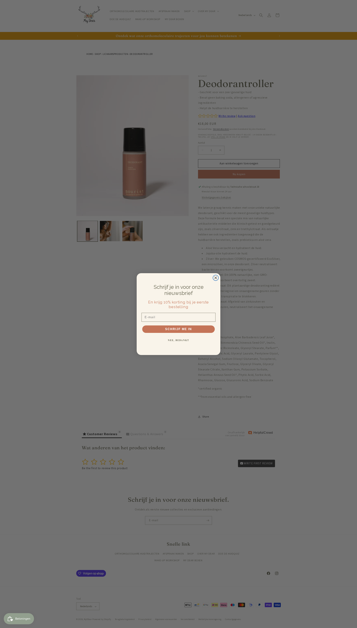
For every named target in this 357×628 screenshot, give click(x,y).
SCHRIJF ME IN (178, 329)
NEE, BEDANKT (178, 340)
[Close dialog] (215, 278)
